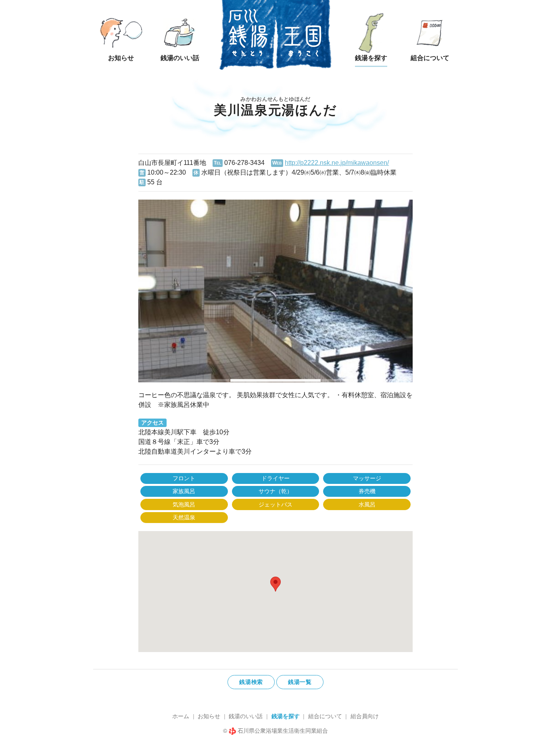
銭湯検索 (251, 682)
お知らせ (209, 716)
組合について (325, 716)
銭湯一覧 (300, 682)
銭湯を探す (285, 716)
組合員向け (365, 716)
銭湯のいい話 (246, 716)
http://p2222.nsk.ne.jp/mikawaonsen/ (337, 162)
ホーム (180, 716)
